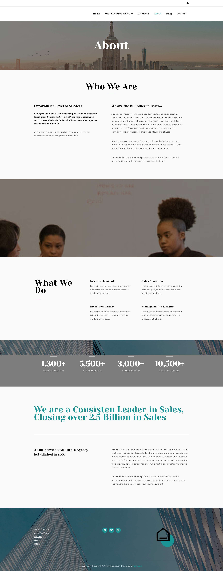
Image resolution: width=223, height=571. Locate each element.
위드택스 (38, 536)
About (158, 13)
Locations (143, 13)
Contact (182, 13)
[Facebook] (104, 530)
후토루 (37, 543)
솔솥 (36, 540)
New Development (102, 281)
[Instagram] (118, 530)
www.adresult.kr (42, 529)
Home (96, 13)
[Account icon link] (188, 3)
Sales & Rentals (152, 281)
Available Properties (117, 13)
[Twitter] (111, 530)
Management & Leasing (158, 306)
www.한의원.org (41, 533)
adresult (138, 566)
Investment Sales (102, 306)
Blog (169, 13)
